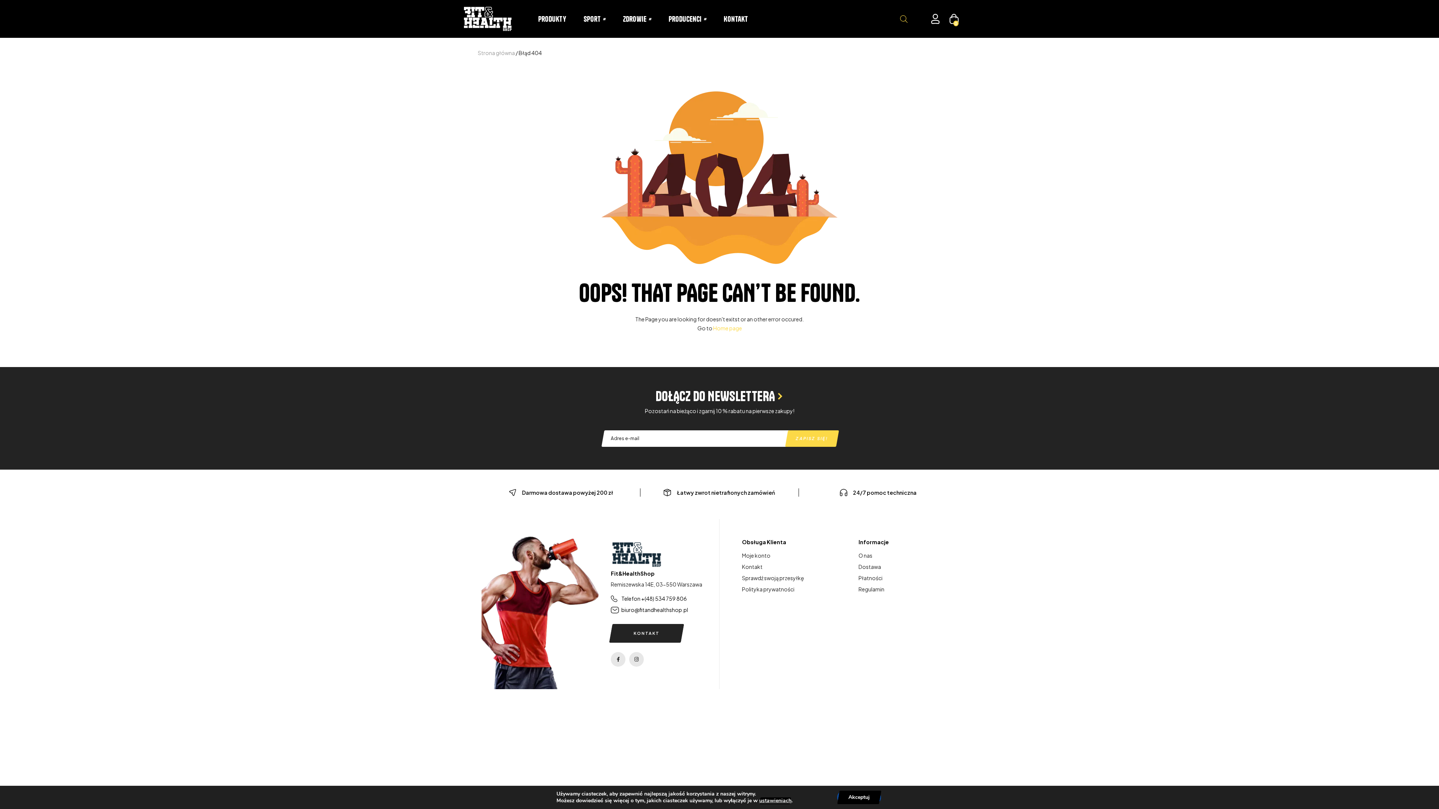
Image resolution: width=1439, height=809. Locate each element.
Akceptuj (859, 797)
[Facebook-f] (618, 659)
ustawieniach (775, 800)
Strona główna (496, 52)
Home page (727, 328)
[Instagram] (636, 659)
